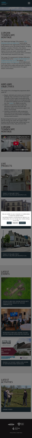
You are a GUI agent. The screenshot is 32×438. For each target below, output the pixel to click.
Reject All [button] (15, 223)
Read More (22, 223)
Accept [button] (9, 223)
